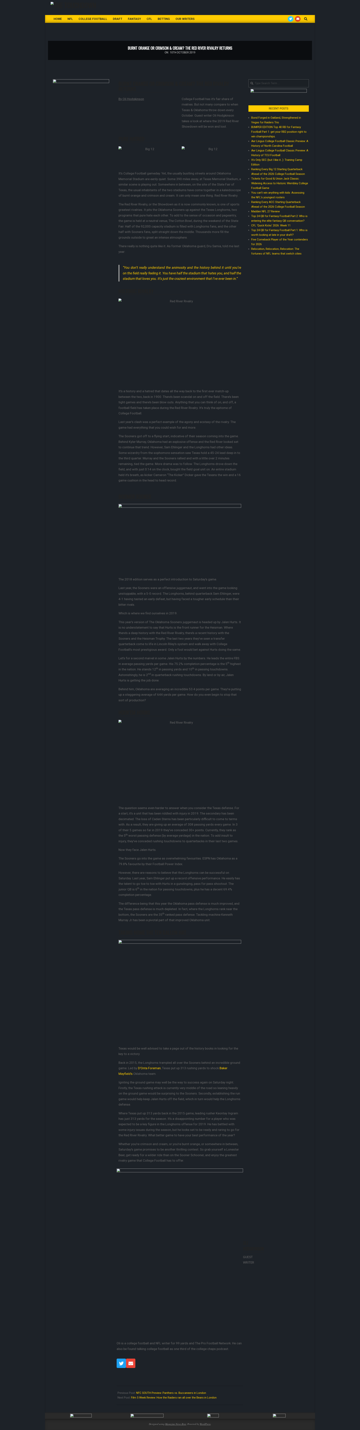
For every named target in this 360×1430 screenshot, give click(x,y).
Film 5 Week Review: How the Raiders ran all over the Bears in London (174, 1397)
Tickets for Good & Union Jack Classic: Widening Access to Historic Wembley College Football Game (279, 183)
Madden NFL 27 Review (265, 211)
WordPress (205, 1424)
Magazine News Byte (175, 1424)
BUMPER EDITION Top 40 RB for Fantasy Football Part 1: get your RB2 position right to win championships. (279, 131)
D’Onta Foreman (149, 1068)
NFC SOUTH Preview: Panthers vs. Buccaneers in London (171, 1393)
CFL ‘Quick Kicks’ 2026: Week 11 (271, 225)
